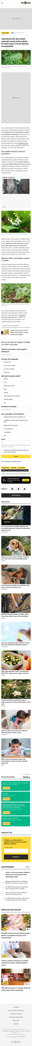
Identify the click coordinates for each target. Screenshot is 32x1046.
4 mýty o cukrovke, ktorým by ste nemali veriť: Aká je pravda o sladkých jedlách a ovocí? (14, 963)
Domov (16, 1024)
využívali (21, 315)
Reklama (16, 1020)
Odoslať (16, 456)
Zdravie (4, 928)
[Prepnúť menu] (2, 3)
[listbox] (25, 867)
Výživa (4, 956)
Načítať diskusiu (16, 495)
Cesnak (9, 470)
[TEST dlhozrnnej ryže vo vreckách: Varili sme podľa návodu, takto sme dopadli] (16, 977)
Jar (13, 470)
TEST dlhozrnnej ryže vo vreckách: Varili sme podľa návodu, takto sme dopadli (15, 989)
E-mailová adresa (8, 847)
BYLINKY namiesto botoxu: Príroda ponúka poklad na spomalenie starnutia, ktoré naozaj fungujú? (15, 935)
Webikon (23, 1036)
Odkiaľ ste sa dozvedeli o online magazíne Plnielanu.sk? (14, 350)
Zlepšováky (25, 470)
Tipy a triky (18, 470)
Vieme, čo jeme (5, 32)
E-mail (3, 439)
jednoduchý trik (23, 143)
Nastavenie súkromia (16, 1010)
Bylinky (3, 470)
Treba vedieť (13, 467)
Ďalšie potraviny (5, 467)
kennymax (13, 1036)
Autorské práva (16, 1014)
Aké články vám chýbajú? (9, 406)
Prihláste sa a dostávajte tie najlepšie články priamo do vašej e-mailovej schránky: (16, 842)
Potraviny (5, 983)
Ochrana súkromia (16, 1017)
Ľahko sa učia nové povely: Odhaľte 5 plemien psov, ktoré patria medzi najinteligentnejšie (18, 875)
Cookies (16, 1007)
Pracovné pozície (8, 777)
